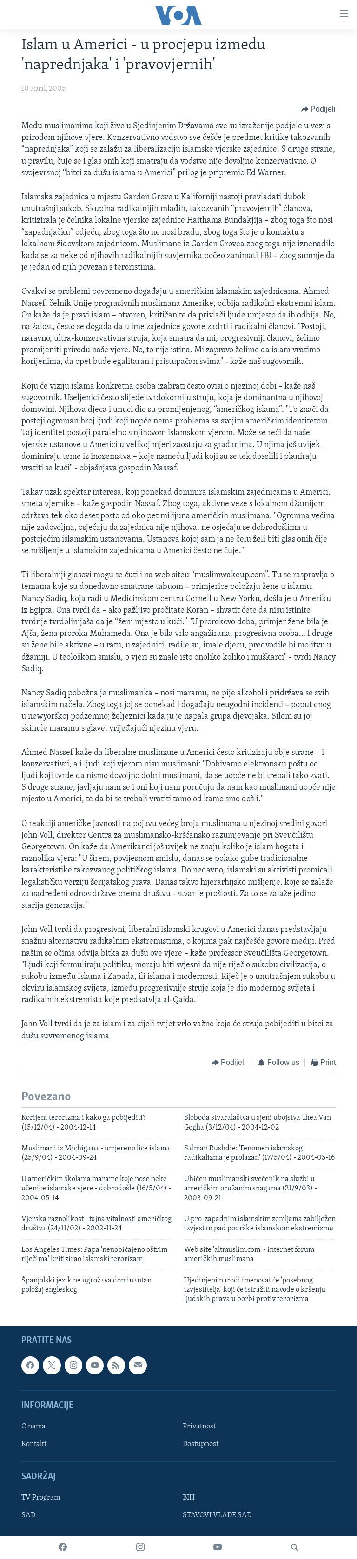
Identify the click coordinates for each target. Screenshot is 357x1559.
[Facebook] (62, 1547)
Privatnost (199, 1426)
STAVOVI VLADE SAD (217, 1515)
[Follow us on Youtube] (95, 1365)
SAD (28, 1515)
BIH (189, 1497)
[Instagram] (140, 1547)
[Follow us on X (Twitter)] (51, 1365)
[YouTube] (217, 1547)
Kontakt (33, 1444)
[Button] (318, 109)
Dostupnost (200, 1444)
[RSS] (116, 1365)
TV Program (40, 1497)
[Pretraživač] (295, 1547)
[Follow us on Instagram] (73, 1365)
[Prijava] (137, 1365)
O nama (33, 1426)
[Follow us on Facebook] (30, 1365)
